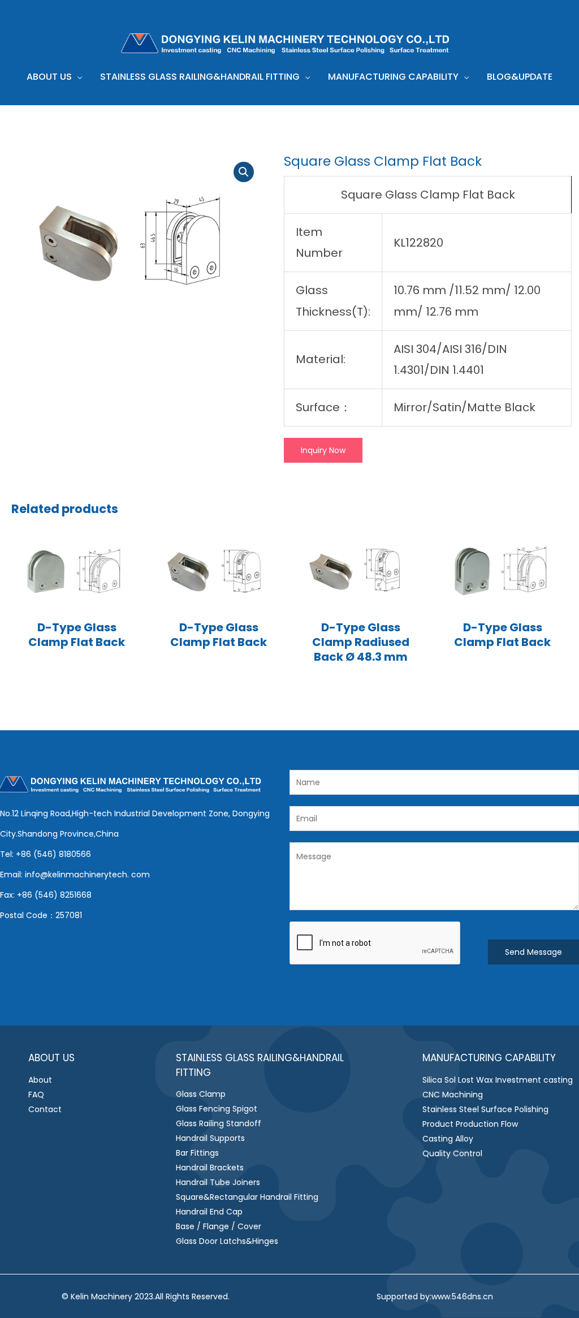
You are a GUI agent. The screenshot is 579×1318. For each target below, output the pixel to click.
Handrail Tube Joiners (218, 1182)
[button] (77, 77)
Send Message (533, 952)
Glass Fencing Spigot (216, 1108)
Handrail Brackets (210, 1167)
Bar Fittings (197, 1152)
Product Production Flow (470, 1124)
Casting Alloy (447, 1138)
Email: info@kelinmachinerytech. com (75, 874)
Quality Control (452, 1153)
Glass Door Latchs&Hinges (227, 1241)
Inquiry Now (323, 450)
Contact (45, 1109)
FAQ (36, 1094)
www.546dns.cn (462, 1296)
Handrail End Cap (209, 1211)
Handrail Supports (210, 1138)
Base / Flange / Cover (218, 1226)
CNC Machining (452, 1094)
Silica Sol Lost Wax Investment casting (497, 1080)
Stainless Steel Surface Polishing (485, 1109)
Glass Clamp (201, 1094)
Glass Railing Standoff (218, 1123)
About (40, 1080)
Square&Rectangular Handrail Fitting (247, 1197)
